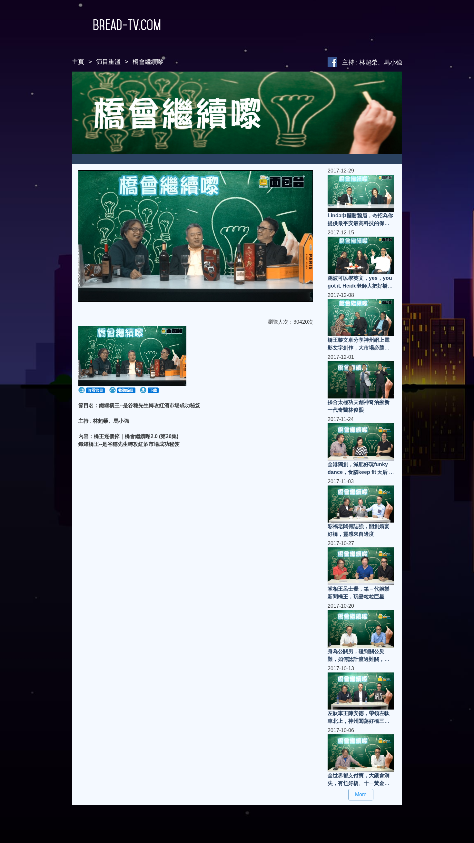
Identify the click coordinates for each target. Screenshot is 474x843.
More (361, 794)
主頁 (78, 61)
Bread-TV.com (127, 24)
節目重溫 (108, 61)
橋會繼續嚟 (148, 61)
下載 (153, 390)
